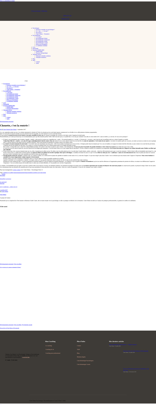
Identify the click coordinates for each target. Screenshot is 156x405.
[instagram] (1, 203)
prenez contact (16, 170)
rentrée (30, 172)
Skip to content (4, 0)
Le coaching (49, 345)
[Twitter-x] (8, 174)
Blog (78, 353)
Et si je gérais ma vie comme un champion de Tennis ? (10, 267)
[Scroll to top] (1, 404)
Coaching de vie (50, 349)
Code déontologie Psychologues (85, 360)
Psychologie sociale (27, 324)
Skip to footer (11, 0)
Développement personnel (6, 121)
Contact (79, 345)
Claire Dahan (3, 194)
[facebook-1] (3, 203)
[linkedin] (6, 203)
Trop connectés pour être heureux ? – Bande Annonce (123, 344)
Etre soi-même (17, 264)
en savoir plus (25, 357)
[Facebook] (6, 174)
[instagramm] (120, 400)
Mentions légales (81, 357)
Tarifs (78, 349)
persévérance (25, 172)
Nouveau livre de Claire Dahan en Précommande (9, 328)
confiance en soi (7, 172)
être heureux (14, 172)
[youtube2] (4, 203)
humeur (20, 172)
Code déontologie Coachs (83, 364)
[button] (30, 25)
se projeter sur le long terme (39, 172)
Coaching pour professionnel (53, 353)
